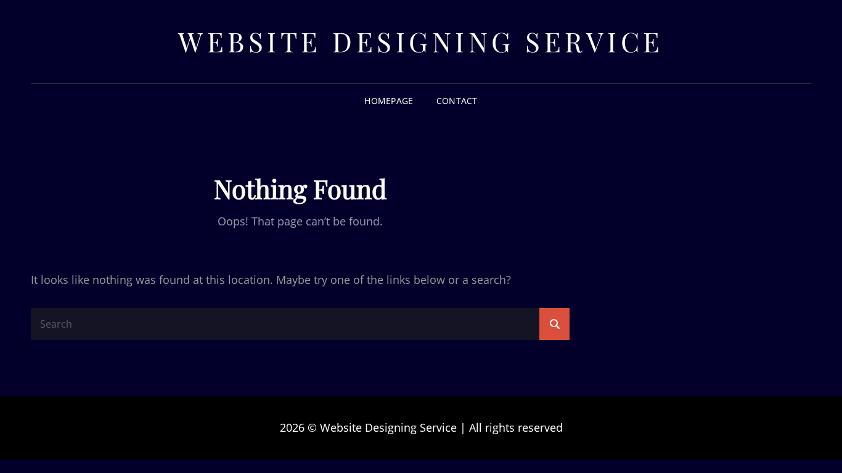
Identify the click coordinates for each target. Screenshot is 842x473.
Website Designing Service (421, 41)
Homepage (388, 101)
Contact (457, 101)
